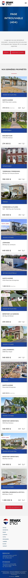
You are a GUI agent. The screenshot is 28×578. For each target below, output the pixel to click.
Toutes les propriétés (14, 507)
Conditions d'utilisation (15, 573)
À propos (5, 534)
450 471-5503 (8, 566)
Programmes (6, 539)
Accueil (6, 52)
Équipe (4, 532)
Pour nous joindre (18, 52)
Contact (5, 546)
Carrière (5, 541)
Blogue (4, 543)
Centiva (17, 576)
